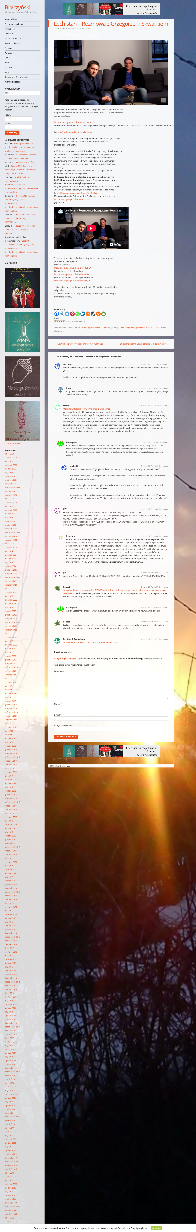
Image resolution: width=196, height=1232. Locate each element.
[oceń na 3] (59, 321)
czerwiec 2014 (11, 997)
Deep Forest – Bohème (26, 154)
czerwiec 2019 (11, 772)
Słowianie (9, 33)
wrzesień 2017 (11, 850)
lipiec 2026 (9, 453)
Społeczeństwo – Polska (15, 38)
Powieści (8, 53)
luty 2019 (9, 787)
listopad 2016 (11, 888)
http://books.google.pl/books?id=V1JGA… (73, 280)
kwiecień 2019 (11, 779)
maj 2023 (9, 596)
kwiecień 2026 (11, 465)
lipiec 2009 (9, 1217)
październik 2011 (12, 1116)
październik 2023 (12, 577)
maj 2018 (9, 821)
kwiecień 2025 (11, 510)
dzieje (133, 327)
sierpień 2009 (11, 1214)
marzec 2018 (10, 828)
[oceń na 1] (55, 321)
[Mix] (88, 314)
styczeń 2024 (10, 566)
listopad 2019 (11, 753)
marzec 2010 (10, 1188)
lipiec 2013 (9, 1038)
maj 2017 (9, 865)
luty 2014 (9, 1012)
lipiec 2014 (9, 993)
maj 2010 (9, 1180)
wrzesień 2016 (11, 895)
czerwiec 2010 (11, 1176)
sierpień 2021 (11, 674)
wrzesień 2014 (11, 985)
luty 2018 (9, 832)
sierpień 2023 (11, 585)
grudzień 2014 (11, 974)
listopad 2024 (11, 528)
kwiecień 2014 (11, 1004)
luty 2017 (9, 877)
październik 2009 (12, 1206)
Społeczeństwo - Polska (97, 327)
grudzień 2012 (11, 1064)
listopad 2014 (11, 978)
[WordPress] (93, 314)
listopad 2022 (11, 618)
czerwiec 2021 (11, 682)
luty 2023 (9, 607)
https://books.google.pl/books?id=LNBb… (73, 122)
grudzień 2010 (11, 1154)
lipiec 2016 (9, 903)
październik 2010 (12, 1161)
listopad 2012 (11, 1068)
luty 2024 (9, 562)
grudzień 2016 (11, 884)
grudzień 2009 (11, 1199)
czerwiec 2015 (11, 952)
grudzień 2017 (11, 839)
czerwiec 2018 (11, 817)
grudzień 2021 (11, 659)
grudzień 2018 (11, 794)
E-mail (57, 714)
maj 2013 (9, 1045)
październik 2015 (12, 937)
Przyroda (9, 48)
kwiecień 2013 (11, 1049)
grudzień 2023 (11, 570)
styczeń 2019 (10, 791)
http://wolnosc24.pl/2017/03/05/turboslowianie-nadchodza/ (91, 642)
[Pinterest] (72, 314)
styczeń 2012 (10, 1105)
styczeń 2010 (10, 1195)
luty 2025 (9, 517)
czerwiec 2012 (11, 1086)
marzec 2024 (10, 558)
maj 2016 (9, 910)
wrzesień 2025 (11, 491)
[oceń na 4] (62, 321)
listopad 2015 (11, 933)
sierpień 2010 (11, 1169)
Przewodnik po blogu (14, 24)
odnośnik (160, 327)
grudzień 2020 (11, 704)
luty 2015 (9, 967)
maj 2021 (9, 686)
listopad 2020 (11, 708)
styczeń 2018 (10, 835)
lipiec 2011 (9, 1128)
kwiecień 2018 (11, 824)
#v (173, 125)
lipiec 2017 (9, 858)
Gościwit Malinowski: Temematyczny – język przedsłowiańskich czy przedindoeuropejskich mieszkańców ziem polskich (21, 184)
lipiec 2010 (9, 1173)
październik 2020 (12, 712)
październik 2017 (12, 847)
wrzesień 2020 (11, 716)
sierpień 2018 (11, 809)
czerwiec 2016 (11, 907)
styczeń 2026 (10, 476)
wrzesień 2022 (11, 626)
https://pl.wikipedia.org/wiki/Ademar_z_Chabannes (86, 408)
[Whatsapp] (77, 314)
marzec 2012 (10, 1098)
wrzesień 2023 (11, 581)
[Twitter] (67, 314)
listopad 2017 (11, 843)
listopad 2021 (11, 663)
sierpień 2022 (11, 630)
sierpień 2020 (11, 719)
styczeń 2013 (10, 1060)
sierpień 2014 (11, 989)
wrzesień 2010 (11, 1165)
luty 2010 (9, 1191)
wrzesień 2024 (11, 536)
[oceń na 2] (57, 321)
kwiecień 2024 (11, 555)
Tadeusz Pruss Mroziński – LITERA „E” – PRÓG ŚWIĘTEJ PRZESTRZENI (21, 218)
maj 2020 (9, 731)
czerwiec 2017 (11, 862)
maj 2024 (9, 551)
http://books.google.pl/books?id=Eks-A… (72, 199)
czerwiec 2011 (11, 1131)
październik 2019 (12, 757)
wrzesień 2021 (11, 671)
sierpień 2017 (11, 854)
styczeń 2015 (10, 970)
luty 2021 (9, 697)
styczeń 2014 (10, 1015)
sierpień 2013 (11, 1034)
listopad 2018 (11, 798)
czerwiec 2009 (11, 1221)
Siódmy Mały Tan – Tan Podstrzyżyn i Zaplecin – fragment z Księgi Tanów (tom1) (20, 170)
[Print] (98, 314)
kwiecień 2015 (11, 959)
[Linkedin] (82, 314)
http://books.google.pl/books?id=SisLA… (72, 274)
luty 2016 (9, 922)
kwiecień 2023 (11, 600)
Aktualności (10, 29)
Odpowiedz (163, 364)
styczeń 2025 (10, 521)
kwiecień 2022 (11, 644)
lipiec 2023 (9, 588)
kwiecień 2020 (11, 734)
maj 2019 (9, 776)
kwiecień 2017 (11, 869)
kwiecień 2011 (11, 1139)
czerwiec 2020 (11, 727)
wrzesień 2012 (11, 1075)
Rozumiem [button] (156, 1228)
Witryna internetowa (63, 725)
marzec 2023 (10, 603)
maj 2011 (9, 1135)
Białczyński (17, 7)
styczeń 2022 (10, 656)
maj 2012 (9, 1090)
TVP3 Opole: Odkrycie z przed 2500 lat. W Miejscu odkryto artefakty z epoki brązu (20, 147)
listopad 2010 (11, 1158)
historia (147, 327)
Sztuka (8, 57)
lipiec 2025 (9, 498)
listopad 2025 (11, 483)
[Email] (103, 314)
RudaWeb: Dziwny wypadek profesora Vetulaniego (78, 343)
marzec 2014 (10, 1008)
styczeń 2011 (10, 1150)
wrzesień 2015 (11, 940)
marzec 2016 (10, 918)
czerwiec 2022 (11, 637)
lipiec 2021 (9, 678)
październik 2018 (12, 802)
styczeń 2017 (10, 880)
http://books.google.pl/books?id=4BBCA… (73, 267)
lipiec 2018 (9, 813)
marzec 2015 (10, 963)
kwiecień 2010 (11, 1184)
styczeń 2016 (10, 925)
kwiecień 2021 (11, 689)
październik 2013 (12, 1026)
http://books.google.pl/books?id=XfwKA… (79, 193)
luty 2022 (9, 652)
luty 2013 (9, 1056)
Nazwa (58, 704)
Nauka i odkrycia (12, 43)
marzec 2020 (10, 738)
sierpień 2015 (11, 944)
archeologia (125, 327)
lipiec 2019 (9, 768)
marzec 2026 (10, 468)
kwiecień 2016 (11, 914)
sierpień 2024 (11, 540)
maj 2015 (9, 955)
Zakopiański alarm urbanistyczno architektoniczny (144, 343)
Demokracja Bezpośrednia (16, 77)
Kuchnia (8, 67)
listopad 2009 (11, 1203)
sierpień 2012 (11, 1079)
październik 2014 (12, 982)
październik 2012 (12, 1071)
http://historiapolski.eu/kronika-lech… (75, 132)
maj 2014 (9, 1000)
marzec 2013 (10, 1053)
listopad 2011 (11, 1113)
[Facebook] (56, 314)
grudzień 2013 (11, 1019)
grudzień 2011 (11, 1109)
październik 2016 (12, 892)
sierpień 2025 (11, 495)
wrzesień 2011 (11, 1120)
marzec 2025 (10, 513)
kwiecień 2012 (11, 1094)
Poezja (7, 62)
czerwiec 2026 (11, 457)
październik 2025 (12, 487)
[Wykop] (62, 314)
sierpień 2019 (11, 764)
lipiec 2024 (9, 543)
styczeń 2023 (10, 611)
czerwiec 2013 (11, 1041)
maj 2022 (9, 641)
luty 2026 (9, 472)
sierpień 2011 (11, 1124)
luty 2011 (9, 1146)
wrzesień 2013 (11, 1030)
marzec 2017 (10, 873)
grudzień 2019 (11, 749)
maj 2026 (9, 461)
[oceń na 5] (64, 321)
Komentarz (60, 671)
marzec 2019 (10, 783)
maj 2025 (9, 506)
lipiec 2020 (9, 723)
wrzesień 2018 (11, 806)
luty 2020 (9, 742)
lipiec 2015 (9, 948)
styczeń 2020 (10, 746)
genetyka (140, 327)
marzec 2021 (10, 693)
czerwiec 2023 (11, 592)
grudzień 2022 (11, 615)
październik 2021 (12, 667)
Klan (7, 72)
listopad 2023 (11, 573)
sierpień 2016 (11, 899)
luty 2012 (9, 1101)
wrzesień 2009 (11, 1210)
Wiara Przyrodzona (13, 82)
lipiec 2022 (9, 633)
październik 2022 (12, 622)
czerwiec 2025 (11, 502)
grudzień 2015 (11, 929)
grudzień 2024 (11, 525)
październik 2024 (12, 532)
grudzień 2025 (11, 480)
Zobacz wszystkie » (13, 443)
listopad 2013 (11, 1023)
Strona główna (11, 19)
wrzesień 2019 (11, 761)
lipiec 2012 (9, 1083)
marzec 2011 (10, 1143)
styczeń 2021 (10, 701)
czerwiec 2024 (11, 547)
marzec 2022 (10, 648)
